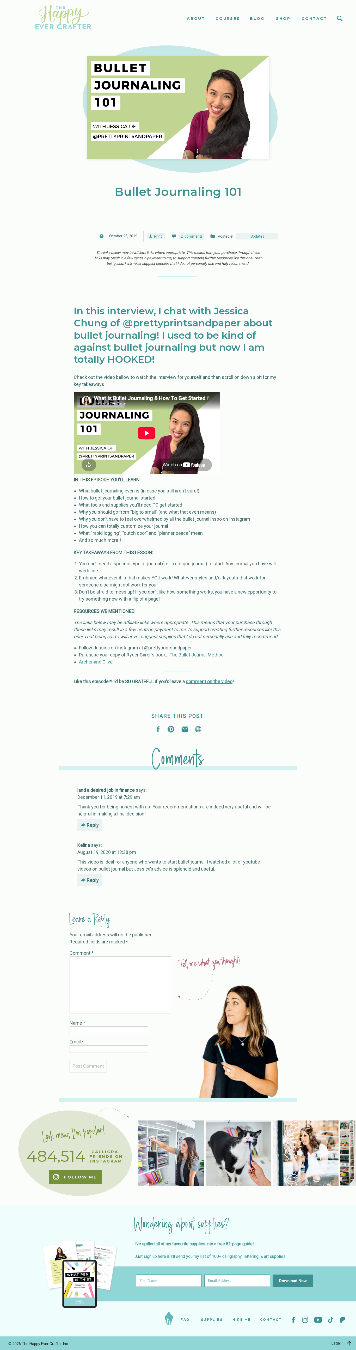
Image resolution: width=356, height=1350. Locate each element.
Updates (257, 236)
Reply (93, 825)
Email (77, 1041)
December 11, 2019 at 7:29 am (108, 797)
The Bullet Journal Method (196, 655)
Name (77, 1023)
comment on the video (209, 681)
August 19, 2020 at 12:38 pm (106, 852)
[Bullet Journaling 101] (198, 729)
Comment (82, 953)
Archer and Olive (96, 662)
